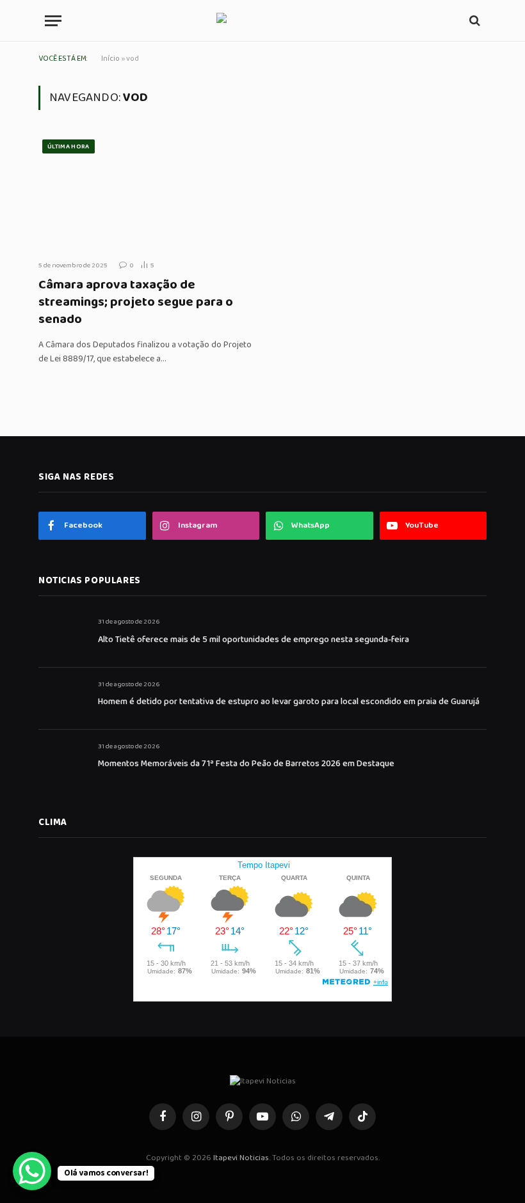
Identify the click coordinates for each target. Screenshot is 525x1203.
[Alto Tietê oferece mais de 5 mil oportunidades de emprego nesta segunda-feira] (62, 636)
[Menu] (53, 20)
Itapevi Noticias (241, 1158)
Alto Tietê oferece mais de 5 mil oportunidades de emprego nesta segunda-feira (253, 639)
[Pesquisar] (473, 20)
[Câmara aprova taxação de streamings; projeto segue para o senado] (145, 192)
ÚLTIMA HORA (68, 146)
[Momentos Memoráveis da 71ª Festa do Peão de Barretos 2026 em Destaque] (62, 761)
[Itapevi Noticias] (262, 20)
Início (110, 58)
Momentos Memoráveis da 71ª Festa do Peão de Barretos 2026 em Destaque (246, 763)
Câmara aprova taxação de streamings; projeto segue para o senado (135, 302)
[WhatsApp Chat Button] (32, 1171)
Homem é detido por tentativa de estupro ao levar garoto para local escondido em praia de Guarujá (289, 701)
